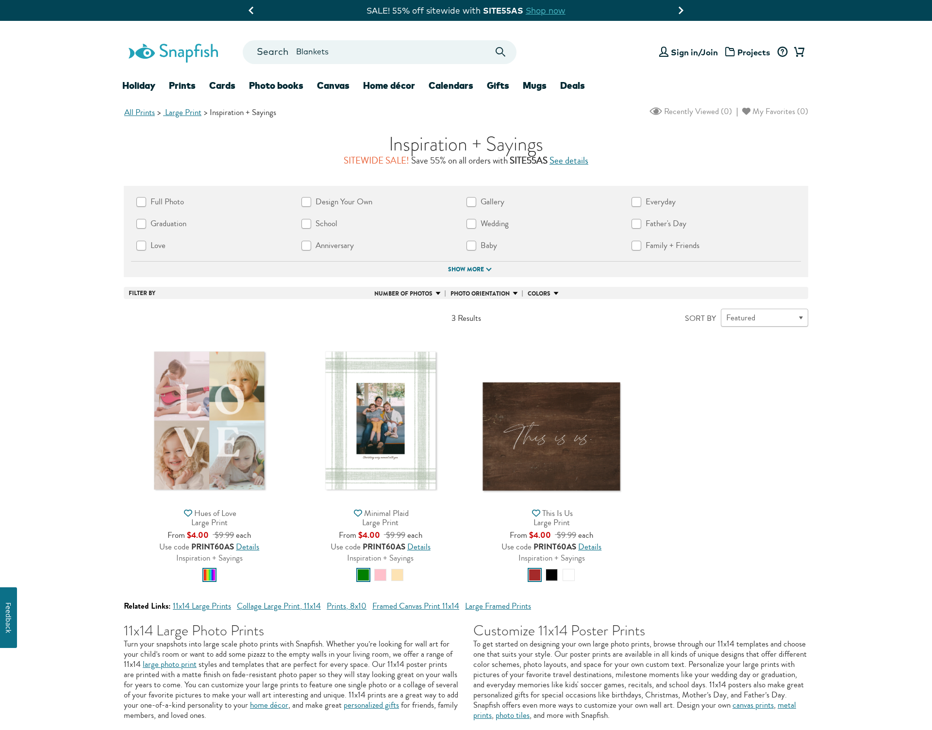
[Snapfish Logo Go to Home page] (173, 52)
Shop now (546, 10)
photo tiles (513, 715)
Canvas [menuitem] (333, 85)
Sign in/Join (694, 52)
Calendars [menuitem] (451, 85)
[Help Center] (782, 52)
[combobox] (379, 52)
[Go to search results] (500, 52)
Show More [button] (466, 269)
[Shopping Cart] (797, 52)
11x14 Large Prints (202, 606)
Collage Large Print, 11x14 (279, 606)
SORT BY (700, 318)
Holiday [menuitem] (138, 85)
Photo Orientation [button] (480, 293)
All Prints (139, 112)
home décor (269, 705)
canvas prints (753, 705)
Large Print (182, 112)
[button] (209, 420)
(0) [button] (697, 111)
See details (568, 160)
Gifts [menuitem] (498, 85)
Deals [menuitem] (572, 85)
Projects (753, 52)
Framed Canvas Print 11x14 (415, 606)
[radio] (209, 575)
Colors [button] (539, 293)
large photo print (170, 664)
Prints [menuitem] (182, 85)
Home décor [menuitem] (389, 85)
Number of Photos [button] (403, 293)
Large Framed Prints (498, 606)
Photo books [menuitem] (276, 85)
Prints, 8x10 (346, 606)
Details (247, 547)
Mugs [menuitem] (535, 85)
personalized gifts (371, 705)
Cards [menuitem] (222, 85)
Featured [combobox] (740, 318)
